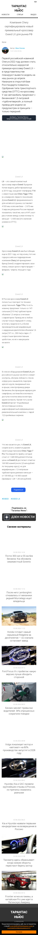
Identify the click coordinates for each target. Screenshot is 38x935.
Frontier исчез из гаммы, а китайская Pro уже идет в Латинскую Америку (19, 899)
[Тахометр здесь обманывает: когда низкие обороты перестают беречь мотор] (19, 844)
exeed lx (16, 499)
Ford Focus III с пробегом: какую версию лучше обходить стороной (19, 674)
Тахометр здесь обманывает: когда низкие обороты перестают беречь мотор (19, 863)
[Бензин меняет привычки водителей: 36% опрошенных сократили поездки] (19, 692)
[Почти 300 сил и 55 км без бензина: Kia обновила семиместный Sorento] (19, 540)
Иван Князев (20, 48)
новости (5, 14)
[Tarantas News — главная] (19, 8)
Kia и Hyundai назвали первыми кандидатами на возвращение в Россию (19, 826)
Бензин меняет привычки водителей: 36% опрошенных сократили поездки (19, 711)
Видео (33, 14)
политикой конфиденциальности (18, 928)
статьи (20, 14)
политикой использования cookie (21, 926)
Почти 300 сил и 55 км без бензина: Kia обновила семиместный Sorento (19, 559)
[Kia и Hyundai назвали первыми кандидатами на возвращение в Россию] (19, 807)
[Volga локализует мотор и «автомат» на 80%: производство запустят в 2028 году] (19, 728)
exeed (6, 499)
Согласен (19, 932)
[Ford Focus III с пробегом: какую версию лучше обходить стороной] (19, 655)
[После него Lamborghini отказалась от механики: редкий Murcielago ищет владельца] (19, 576)
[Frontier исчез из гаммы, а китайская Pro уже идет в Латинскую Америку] (19, 880)
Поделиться (18, 490)
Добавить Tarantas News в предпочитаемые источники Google (19, 118)
